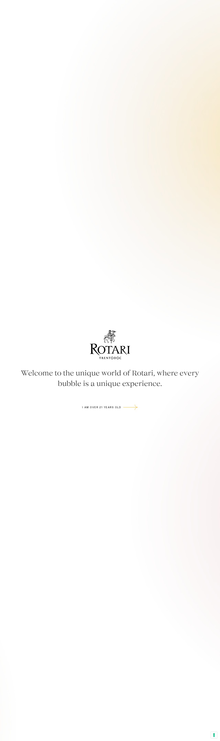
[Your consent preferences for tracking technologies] (214, 735)
